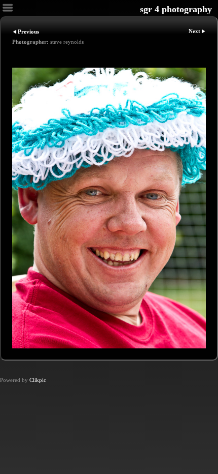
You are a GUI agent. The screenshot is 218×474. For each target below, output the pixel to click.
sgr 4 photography (176, 9)
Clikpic (37, 380)
